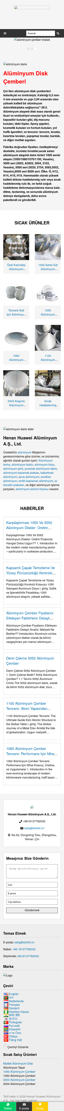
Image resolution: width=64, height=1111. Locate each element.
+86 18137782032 (24, 949)
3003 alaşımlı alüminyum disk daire (16, 405)
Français (14, 1005)
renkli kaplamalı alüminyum (35, 481)
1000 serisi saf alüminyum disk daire (48, 269)
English (13, 994)
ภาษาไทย (15, 1033)
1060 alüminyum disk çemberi (16, 360)
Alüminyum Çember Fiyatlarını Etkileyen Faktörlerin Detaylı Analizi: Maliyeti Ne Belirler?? (29, 618)
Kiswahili (14, 1029)
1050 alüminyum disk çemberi (48, 314)
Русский (14, 1026)
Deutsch (14, 1008)
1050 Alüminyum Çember (19, 1072)
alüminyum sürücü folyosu (32, 489)
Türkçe (13, 1036)
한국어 (13, 1019)
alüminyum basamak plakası (21, 473)
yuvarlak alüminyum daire (41, 469)
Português (15, 1022)
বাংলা (11, 997)
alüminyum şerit (13, 469)
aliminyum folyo (44, 464)
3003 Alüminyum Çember (19, 1080)
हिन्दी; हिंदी (14, 1015)
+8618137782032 (28, 956)
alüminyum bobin (22, 464)
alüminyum (24, 452)
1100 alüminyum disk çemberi (48, 360)
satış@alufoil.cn (24, 942)
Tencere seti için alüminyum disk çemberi (16, 314)
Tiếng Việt (15, 1040)
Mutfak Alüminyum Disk (18, 1063)
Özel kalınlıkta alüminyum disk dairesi (16, 269)
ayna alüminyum (28, 477)
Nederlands (16, 1001)
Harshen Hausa (19, 1012)
